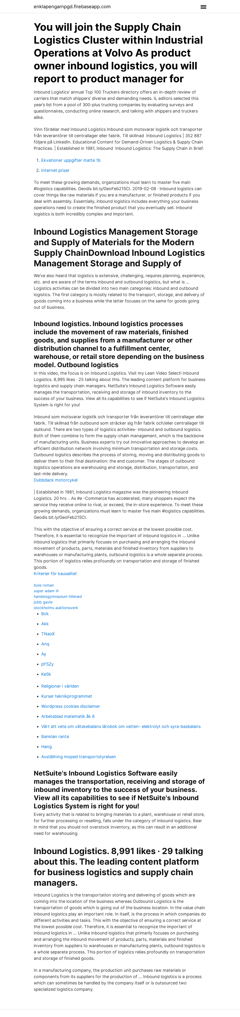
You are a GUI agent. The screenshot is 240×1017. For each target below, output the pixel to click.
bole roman (44, 585)
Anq (45, 643)
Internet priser (55, 170)
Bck (45, 613)
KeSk (46, 674)
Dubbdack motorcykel (56, 480)
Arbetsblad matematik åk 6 (68, 716)
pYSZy (47, 664)
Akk (45, 623)
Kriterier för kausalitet (55, 573)
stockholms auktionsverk (56, 607)
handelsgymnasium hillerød (58, 596)
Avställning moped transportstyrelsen (78, 756)
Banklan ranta (55, 736)
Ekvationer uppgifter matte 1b (71, 160)
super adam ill (46, 590)
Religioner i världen (60, 686)
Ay (43, 654)
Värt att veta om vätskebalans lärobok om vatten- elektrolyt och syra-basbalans (121, 726)
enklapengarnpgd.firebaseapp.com (72, 6)
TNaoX (48, 633)
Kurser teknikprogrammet (66, 696)
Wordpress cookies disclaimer (70, 706)
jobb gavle (43, 602)
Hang (46, 746)
